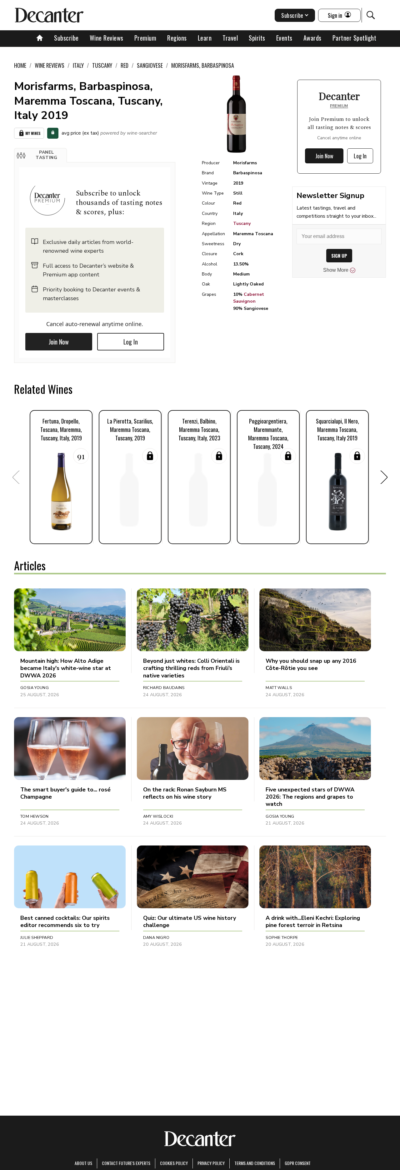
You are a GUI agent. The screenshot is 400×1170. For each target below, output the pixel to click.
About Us (83, 1163)
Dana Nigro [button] (156, 937)
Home (20, 65)
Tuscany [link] (102, 65)
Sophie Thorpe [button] (282, 937)
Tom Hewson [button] (34, 816)
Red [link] (124, 65)
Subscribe (66, 37)
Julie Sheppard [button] (36, 937)
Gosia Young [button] (34, 688)
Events (284, 37)
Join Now (59, 341)
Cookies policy (174, 1163)
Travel (230, 37)
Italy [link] (78, 65)
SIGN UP (339, 255)
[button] (40, 155)
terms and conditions (254, 1163)
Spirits (257, 37)
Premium (145, 37)
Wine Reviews (106, 37)
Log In (130, 341)
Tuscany (242, 223)
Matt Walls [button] (279, 688)
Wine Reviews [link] (49, 65)
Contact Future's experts (126, 1163)
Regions (177, 37)
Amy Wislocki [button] (158, 816)
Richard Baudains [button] (164, 688)
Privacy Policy (211, 1163)
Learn (205, 37)
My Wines (33, 133)
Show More (335, 270)
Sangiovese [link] (150, 65)
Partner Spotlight (354, 37)
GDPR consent (298, 1163)
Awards (312, 37)
